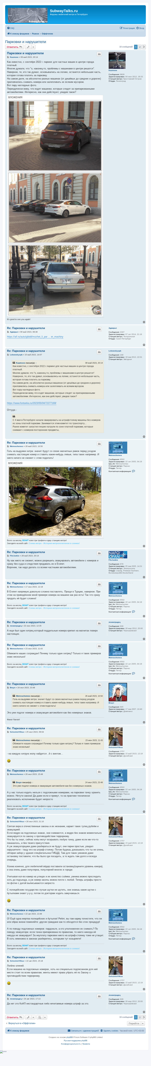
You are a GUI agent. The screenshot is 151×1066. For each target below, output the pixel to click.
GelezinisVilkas (116, 747)
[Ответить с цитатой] (99, 54)
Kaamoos (113, 70)
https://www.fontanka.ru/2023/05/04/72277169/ (31, 403)
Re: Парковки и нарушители (26, 328)
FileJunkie (113, 560)
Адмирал (113, 328)
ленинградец (114, 622)
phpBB (69, 1037)
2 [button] (140, 47)
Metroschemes (115, 455)
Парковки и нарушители (25, 42)
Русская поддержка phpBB (75, 1041)
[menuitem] (10, 28)
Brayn (111, 703)
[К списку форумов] (28, 14)
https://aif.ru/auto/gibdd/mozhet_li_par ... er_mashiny (35, 336)
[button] (144, 47)
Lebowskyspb (115, 351)
